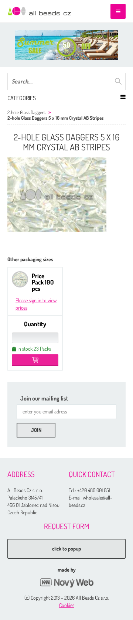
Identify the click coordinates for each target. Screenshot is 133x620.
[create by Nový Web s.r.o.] (66, 583)
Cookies (66, 605)
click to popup (66, 548)
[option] (66, 45)
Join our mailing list (44, 398)
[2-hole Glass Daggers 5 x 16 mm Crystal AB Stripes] (56, 194)
